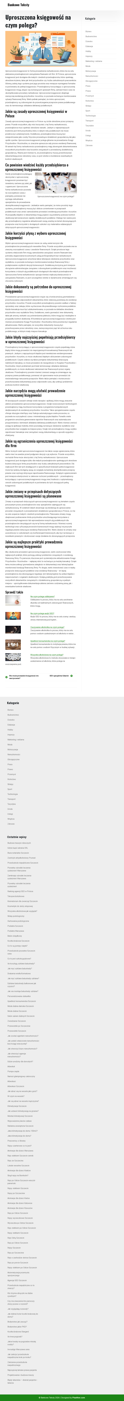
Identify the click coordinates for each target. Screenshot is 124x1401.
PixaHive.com (78, 1398)
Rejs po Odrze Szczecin (18, 1213)
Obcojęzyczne (91, 81)
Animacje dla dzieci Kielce (19, 1198)
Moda (87, 66)
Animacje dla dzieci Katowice (20, 1203)
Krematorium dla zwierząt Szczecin (23, 901)
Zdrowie (89, 145)
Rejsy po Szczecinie (16, 1193)
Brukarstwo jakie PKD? (17, 1327)
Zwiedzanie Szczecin (17, 1021)
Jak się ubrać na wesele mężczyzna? (23, 1101)
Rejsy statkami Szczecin (18, 1233)
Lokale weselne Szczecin (18, 1165)
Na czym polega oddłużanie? (42, 596)
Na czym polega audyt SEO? (42, 613)
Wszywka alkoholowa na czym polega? (46, 655)
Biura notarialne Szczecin (18, 853)
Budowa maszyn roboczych (19, 843)
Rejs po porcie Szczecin (18, 1263)
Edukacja (89, 46)
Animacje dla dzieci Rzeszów (20, 1208)
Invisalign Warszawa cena (18, 1349)
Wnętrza (88, 140)
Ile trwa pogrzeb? (15, 1336)
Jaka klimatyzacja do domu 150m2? (23, 1131)
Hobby (88, 51)
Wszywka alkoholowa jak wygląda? (22, 911)
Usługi (88, 135)
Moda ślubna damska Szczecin (21, 1006)
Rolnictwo (89, 101)
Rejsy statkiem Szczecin (18, 1188)
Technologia (90, 116)
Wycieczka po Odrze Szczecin (20, 1223)
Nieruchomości (91, 76)
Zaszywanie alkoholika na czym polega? (47, 627)
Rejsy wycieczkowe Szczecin (20, 1218)
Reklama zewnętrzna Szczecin (20, 1126)
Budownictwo (91, 36)
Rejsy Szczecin (14, 1248)
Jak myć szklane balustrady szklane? (23, 978)
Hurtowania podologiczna (18, 921)
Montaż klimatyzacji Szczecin (20, 1116)
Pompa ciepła (13, 1071)
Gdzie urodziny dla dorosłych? (20, 1061)
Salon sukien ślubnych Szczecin (21, 1016)
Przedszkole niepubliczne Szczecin (23, 863)
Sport (87, 111)
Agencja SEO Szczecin (17, 1280)
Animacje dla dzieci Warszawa (20, 1151)
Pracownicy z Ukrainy (17, 1141)
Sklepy (88, 106)
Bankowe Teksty (18, 4)
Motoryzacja (90, 71)
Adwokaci (12, 1081)
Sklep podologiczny (16, 916)
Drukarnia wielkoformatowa (19, 973)
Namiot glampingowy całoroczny (21, 1076)
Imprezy (89, 56)
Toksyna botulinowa (16, 896)
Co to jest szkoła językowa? (19, 959)
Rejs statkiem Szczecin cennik (20, 1156)
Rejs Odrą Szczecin (16, 1238)
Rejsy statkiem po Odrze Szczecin (22, 1267)
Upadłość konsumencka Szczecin (22, 1001)
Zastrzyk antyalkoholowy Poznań (22, 858)
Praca (87, 86)
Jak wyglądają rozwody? (18, 1309)
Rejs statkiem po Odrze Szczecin (22, 1228)
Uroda (87, 130)
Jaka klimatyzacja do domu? (19, 1136)
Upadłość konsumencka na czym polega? (47, 641)
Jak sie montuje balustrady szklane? (23, 991)
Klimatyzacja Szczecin (17, 1106)
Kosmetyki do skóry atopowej (20, 906)
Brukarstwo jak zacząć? (17, 1322)
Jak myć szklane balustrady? (20, 968)
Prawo (88, 91)
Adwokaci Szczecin (16, 1086)
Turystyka (89, 125)
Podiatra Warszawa (16, 931)
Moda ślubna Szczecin (17, 1011)
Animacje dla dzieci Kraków (19, 1170)
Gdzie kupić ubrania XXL (18, 848)
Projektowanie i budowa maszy (21, 1375)
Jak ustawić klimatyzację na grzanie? (23, 1111)
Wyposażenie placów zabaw (20, 1121)
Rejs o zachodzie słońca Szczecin (22, 1258)
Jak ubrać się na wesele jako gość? (22, 1091)
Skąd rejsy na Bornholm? (18, 1175)
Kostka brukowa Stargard (18, 1332)
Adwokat (11, 1066)
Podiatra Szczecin (15, 926)
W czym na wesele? (16, 1096)
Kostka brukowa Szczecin (19, 941)
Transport (89, 121)
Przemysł (89, 96)
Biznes (88, 31)
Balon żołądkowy (15, 936)
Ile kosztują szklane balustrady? (21, 963)
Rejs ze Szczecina (15, 1161)
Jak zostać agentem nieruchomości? (23, 1036)
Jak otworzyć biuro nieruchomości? (22, 1049)
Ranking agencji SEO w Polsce (20, 891)
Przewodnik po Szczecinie (19, 1026)
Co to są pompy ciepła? (17, 946)
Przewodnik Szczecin (17, 1031)
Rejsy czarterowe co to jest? (20, 1146)
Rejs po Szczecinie (16, 1253)
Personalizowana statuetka (19, 996)
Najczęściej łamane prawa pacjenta (22, 1370)
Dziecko (89, 41)
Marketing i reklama (93, 61)
